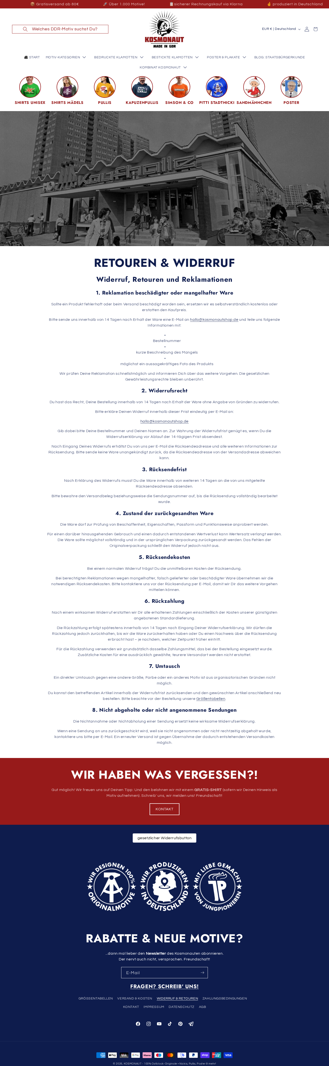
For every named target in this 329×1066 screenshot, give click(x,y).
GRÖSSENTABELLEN (96, 998)
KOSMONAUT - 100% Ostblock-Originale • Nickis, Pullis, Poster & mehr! (170, 1063)
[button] (60, 29)
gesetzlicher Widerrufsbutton (165, 838)
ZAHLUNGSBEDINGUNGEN (225, 998)
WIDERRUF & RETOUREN (177, 998)
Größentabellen (210, 699)
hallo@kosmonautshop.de (214, 320)
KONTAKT (164, 809)
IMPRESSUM (154, 1007)
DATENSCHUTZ (181, 1007)
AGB (202, 1007)
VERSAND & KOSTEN (134, 998)
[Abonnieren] (202, 972)
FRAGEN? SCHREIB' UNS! (164, 986)
